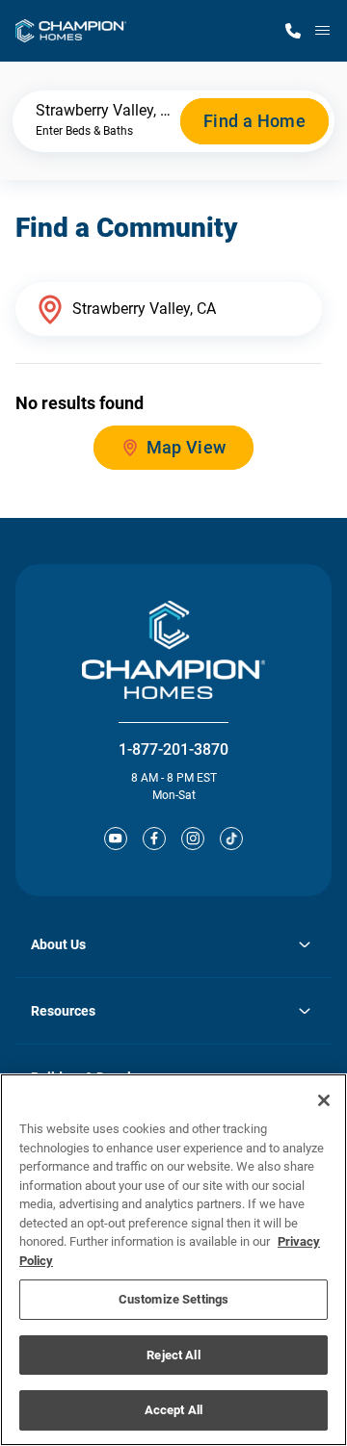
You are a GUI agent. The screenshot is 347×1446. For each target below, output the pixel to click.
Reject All (173, 1355)
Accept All (173, 1410)
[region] (173, 1259)
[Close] (324, 1100)
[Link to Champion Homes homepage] (70, 30)
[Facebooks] (154, 838)
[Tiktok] (231, 838)
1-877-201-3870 (173, 749)
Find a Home (254, 121)
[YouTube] (115, 838)
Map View (187, 447)
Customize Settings (173, 1299)
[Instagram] (192, 838)
